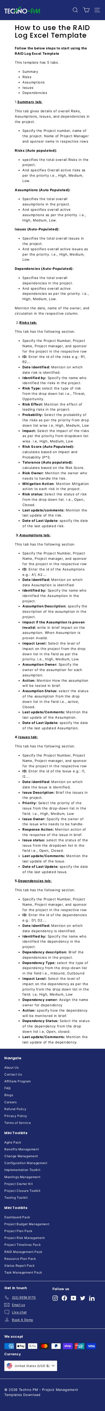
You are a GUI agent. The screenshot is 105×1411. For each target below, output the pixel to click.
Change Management (21, 1156)
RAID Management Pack (23, 1252)
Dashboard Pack (17, 1217)
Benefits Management (21, 1149)
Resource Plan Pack (20, 1259)
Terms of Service (17, 1123)
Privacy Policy (15, 1116)
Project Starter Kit (18, 1184)
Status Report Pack (19, 1265)
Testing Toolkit (16, 1197)
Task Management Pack (23, 1272)
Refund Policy (15, 1109)
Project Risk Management (24, 1238)
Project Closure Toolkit (22, 1191)
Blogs (8, 1095)
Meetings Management (22, 1177)
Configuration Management (25, 1163)
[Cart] (86, 10)
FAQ (7, 1088)
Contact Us (13, 1074)
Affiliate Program (17, 1081)
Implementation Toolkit (22, 1170)
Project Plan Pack (18, 1231)
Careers (10, 1102)
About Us (11, 1067)
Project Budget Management (26, 1224)
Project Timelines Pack (22, 1245)
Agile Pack (12, 1142)
